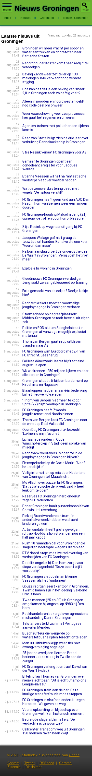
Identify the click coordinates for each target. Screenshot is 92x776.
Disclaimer (34, 767)
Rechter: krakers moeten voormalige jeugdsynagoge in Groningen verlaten (51, 305)
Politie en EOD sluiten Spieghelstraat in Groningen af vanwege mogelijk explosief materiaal (54, 332)
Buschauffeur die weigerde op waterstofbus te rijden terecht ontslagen (54, 635)
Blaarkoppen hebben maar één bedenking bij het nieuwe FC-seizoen (54, 392)
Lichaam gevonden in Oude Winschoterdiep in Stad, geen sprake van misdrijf (54, 443)
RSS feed (46, 763)
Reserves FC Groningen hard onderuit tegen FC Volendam (51, 498)
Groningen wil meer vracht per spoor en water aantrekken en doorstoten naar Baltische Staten (53, 52)
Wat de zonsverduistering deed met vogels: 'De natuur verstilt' (50, 190)
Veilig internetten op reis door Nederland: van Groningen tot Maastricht (54, 475)
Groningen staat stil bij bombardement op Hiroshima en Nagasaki (55, 383)
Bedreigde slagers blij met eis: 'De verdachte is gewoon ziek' (48, 721)
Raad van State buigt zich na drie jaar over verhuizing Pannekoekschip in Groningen (55, 140)
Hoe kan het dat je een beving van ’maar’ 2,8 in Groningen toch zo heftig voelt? (53, 91)
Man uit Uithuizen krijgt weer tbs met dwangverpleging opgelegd (51, 645)
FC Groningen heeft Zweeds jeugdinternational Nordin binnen (47, 412)
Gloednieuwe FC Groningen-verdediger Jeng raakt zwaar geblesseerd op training (55, 280)
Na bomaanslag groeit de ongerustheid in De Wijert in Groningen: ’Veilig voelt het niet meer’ (55, 255)
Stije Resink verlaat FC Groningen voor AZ (54, 152)
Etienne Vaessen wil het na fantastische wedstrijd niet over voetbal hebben (54, 178)
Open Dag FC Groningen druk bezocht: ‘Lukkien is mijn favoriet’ (51, 431)
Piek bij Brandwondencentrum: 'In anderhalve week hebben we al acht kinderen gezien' (50, 520)
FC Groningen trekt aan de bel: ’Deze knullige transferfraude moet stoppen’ (52, 692)
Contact (13, 763)
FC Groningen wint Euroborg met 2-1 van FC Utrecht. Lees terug (53, 353)
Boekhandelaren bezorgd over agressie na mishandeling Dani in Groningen (55, 616)
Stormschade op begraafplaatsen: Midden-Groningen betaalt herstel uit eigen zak (56, 318)
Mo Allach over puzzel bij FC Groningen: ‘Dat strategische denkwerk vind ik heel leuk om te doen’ (53, 486)
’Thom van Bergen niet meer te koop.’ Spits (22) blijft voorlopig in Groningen (51, 402)
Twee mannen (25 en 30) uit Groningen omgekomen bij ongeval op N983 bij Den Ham (53, 604)
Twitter (29, 763)
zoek (85, 10)
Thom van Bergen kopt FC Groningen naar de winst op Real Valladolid (54, 422)
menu (7, 9)
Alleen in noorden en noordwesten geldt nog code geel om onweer (53, 103)
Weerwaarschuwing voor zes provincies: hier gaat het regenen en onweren (53, 115)
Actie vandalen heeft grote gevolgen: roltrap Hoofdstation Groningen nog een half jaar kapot (53, 533)
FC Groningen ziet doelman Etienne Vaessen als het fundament (49, 578)
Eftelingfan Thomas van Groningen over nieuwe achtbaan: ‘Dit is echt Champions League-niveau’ (54, 680)
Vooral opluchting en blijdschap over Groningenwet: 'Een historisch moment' (53, 712)
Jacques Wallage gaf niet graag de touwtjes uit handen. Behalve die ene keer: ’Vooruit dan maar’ (55, 241)
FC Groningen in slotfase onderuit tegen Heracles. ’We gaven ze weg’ (53, 702)
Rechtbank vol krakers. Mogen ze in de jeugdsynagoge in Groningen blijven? (52, 455)
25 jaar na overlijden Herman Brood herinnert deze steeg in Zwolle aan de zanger (51, 657)
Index (7, 18)
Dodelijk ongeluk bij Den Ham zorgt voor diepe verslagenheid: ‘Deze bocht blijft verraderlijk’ (52, 567)
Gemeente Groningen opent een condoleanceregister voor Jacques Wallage (49, 165)
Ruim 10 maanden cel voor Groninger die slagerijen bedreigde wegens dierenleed (53, 545)
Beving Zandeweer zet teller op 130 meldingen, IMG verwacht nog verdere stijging (51, 78)
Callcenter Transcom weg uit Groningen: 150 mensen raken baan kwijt (53, 731)
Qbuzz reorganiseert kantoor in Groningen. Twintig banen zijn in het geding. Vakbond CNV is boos (55, 590)
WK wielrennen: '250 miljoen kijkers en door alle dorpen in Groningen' (55, 373)
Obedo (74, 755)
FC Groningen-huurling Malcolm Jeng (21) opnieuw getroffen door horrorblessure (54, 216)
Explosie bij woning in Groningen (47, 268)
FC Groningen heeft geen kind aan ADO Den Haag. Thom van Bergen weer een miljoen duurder (55, 203)
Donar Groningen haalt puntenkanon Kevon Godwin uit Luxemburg (55, 508)
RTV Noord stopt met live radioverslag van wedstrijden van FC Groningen (55, 555)
